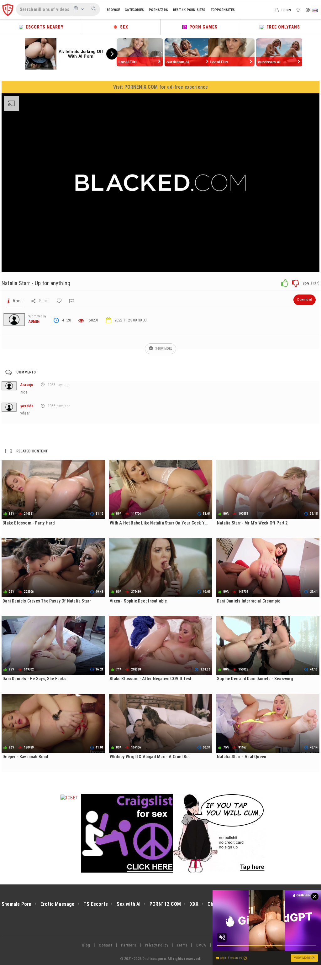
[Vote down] (295, 283)
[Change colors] (299, 10)
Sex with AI (128, 904)
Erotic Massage (57, 904)
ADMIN (34, 321)
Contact (105, 945)
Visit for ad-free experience (160, 87)
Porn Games (202, 26)
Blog (86, 945)
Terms (182, 945)
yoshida (26, 406)
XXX (194, 904)
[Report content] (71, 301)
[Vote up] (284, 283)
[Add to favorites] (59, 301)
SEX (123, 26)
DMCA (201, 945)
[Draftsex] (8, 9)
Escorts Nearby (43, 26)
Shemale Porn (16, 904)
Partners (128, 945)
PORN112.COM (165, 904)
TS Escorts (95, 904)
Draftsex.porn (154, 959)
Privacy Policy (156, 945)
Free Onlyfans (282, 26)
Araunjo (26, 385)
